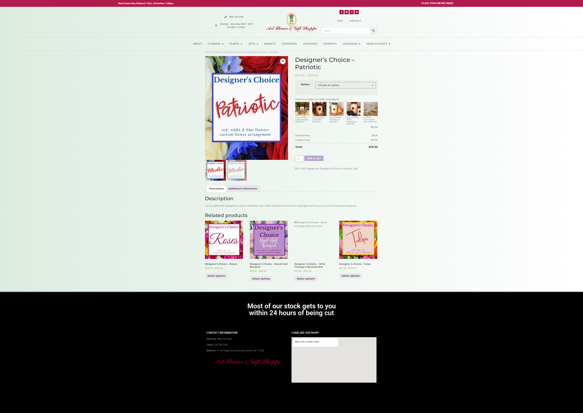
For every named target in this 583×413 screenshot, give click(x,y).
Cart (340, 20)
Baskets (270, 43)
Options (305, 84)
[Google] (357, 12)
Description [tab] (216, 188)
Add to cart (314, 158)
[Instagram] (351, 12)
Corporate (289, 43)
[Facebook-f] (341, 12)
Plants (234, 43)
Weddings (310, 43)
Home (208, 52)
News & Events (377, 43)
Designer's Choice (235, 52)
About (197, 43)
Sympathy (330, 43)
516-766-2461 (221, 344)
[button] (283, 61)
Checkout (355, 20)
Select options (216, 275)
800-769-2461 (224, 338)
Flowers (214, 43)
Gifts (251, 43)
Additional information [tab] (242, 188)
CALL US (152, 3)
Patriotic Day (350, 168)
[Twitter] (346, 12)
